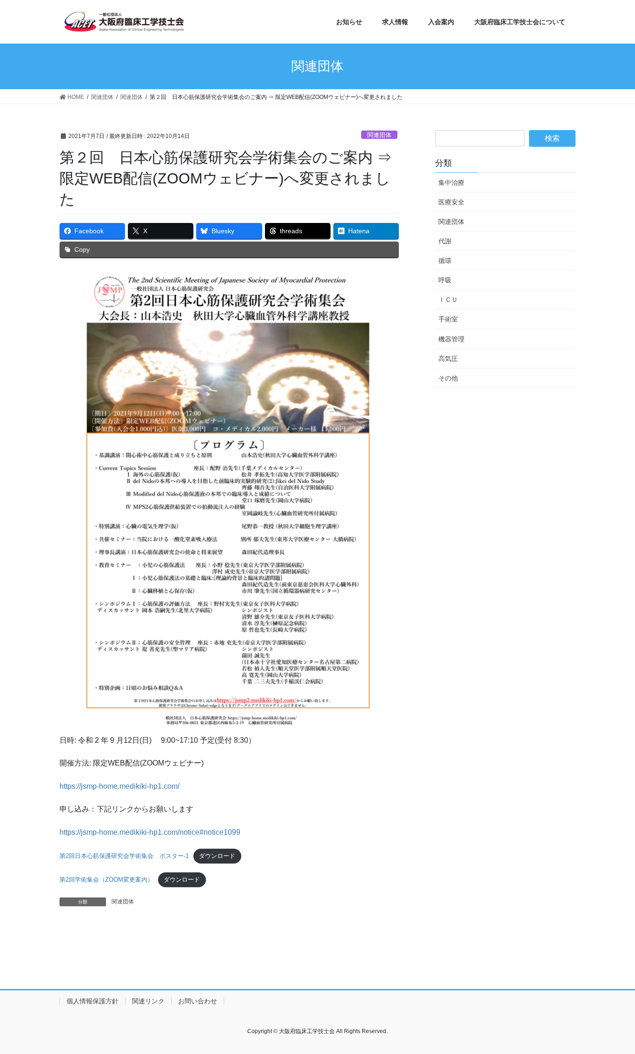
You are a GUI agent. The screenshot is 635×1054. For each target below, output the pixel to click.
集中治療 (451, 182)
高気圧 (448, 358)
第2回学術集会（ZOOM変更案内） (106, 879)
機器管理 (451, 339)
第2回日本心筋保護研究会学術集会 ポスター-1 (124, 855)
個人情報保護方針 (92, 1001)
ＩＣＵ (448, 299)
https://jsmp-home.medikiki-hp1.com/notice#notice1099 (150, 832)
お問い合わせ (197, 1001)
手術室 (448, 319)
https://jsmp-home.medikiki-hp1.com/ (119, 786)
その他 (448, 378)
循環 (444, 260)
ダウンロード (217, 855)
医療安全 (451, 202)
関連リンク (148, 1001)
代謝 (444, 241)
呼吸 (444, 280)
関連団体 (379, 134)
